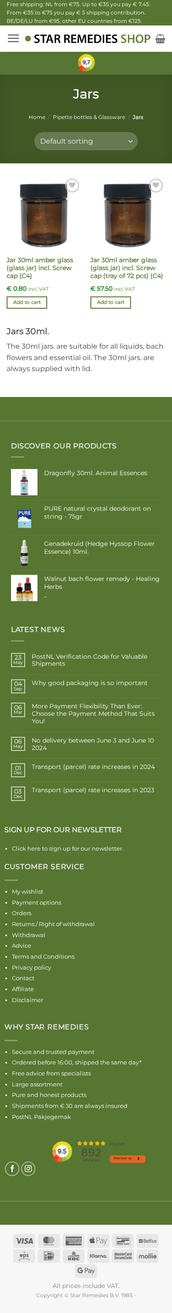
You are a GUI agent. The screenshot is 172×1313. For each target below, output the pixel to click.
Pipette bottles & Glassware (89, 117)
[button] (13, 38)
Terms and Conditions (43, 956)
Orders (21, 912)
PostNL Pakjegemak (41, 1116)
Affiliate (23, 988)
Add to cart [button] (27, 302)
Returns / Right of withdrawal (53, 923)
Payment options (36, 902)
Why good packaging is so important (90, 683)
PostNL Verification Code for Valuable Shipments (89, 660)
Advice (21, 945)
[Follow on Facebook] (12, 1169)
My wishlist (27, 891)
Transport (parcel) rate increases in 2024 (93, 767)
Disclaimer (27, 999)
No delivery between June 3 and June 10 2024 (93, 744)
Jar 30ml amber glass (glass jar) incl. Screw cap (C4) (40, 267)
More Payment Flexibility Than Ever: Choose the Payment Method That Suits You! (93, 714)
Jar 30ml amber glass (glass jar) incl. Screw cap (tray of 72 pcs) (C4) (126, 267)
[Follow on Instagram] (28, 1169)
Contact (23, 977)
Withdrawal (28, 934)
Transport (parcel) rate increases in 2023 (93, 790)
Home (37, 117)
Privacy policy (31, 967)
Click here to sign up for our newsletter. (67, 848)
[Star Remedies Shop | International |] (87, 38)
